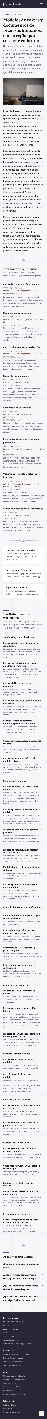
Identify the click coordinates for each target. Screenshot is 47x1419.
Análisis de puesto (10, 1329)
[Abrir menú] (41, 4)
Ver (15, 559)
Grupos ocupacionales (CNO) (15, 1394)
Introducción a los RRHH (13, 1322)
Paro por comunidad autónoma (15, 1380)
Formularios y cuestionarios (14, 1362)
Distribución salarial (11, 1383)
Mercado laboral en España (14, 1376)
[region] (23, 407)
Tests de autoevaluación (13, 1365)
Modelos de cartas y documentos (16, 1354)
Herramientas (8, 1390)
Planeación (7, 1325)
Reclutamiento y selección (14, 1333)
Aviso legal (7, 1408)
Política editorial (9, 1405)
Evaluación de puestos (12, 1340)
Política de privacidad (12, 1412)
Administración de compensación (17, 1344)
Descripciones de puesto (13, 1358)
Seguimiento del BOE (12, 1387)
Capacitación (8, 1336)
